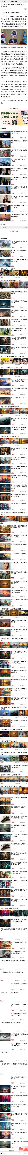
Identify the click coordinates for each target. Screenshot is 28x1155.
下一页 (18, 108)
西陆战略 (14, 1)
